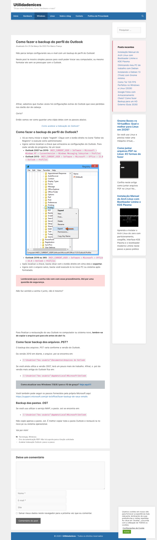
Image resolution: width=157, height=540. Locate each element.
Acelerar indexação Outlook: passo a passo (37, 442)
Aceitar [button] (127, 532)
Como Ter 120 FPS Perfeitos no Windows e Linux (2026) (128, 85)
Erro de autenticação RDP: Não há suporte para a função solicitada (46, 439)
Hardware (27, 16)
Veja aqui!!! (85, 384)
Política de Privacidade (98, 16)
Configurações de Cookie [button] (133, 528)
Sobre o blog (65, 16)
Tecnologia (23, 437)
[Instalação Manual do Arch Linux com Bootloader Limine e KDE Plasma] (129, 225)
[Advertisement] (55, 27)
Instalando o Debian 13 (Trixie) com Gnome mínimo (129, 75)
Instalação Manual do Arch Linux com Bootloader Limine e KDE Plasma (129, 200)
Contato (79, 16)
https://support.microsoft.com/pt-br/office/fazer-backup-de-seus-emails (52, 396)
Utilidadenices (27, 4)
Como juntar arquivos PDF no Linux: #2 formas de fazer (129, 152)
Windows (41, 16)
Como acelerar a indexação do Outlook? (60, 126)
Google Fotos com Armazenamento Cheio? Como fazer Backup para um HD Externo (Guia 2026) (128, 98)
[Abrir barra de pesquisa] (142, 16)
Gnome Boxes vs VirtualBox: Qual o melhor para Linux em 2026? (128, 125)
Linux (52, 16)
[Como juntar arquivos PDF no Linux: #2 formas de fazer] (129, 177)
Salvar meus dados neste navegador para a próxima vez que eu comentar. (55, 513)
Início (15, 16)
